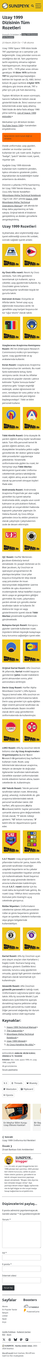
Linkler (5, 1316)
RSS (3, 1334)
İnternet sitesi (9, 1275)
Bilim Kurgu (29, 1053)
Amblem (15, 34)
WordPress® (7, 1353)
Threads (18, 1083)
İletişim (5, 1313)
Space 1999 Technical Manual (21, 1027)
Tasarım (18, 1056)
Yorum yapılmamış (10, 1069)
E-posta (7, 1264)
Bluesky (33, 1083)
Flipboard (28, 1089)
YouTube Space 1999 (12, 125)
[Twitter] (4, 1341)
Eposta (9, 1095)
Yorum (6, 1219)
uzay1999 (11, 1062)
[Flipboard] (27, 1341)
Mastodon (11, 1089)
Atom (9, 1334)
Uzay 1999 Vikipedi (16, 1041)
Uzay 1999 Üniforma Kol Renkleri (19, 1138)
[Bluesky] (16, 1341)
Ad (4, 1252)
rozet (16, 1060)
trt (31, 1060)
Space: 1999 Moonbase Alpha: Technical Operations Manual (20, 202)
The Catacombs (14, 1030)
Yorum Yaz (8, 1288)
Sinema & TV (7, 1056)
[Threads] (10, 1341)
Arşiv (4, 1322)
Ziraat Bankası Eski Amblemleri (18, 1148)
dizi (12, 1060)
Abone (5, 1306)
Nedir (26, 1185)
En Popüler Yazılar (9, 1309)
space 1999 (24, 1060)
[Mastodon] (22, 1341)
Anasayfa (6, 34)
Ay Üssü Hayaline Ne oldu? (20, 1044)
